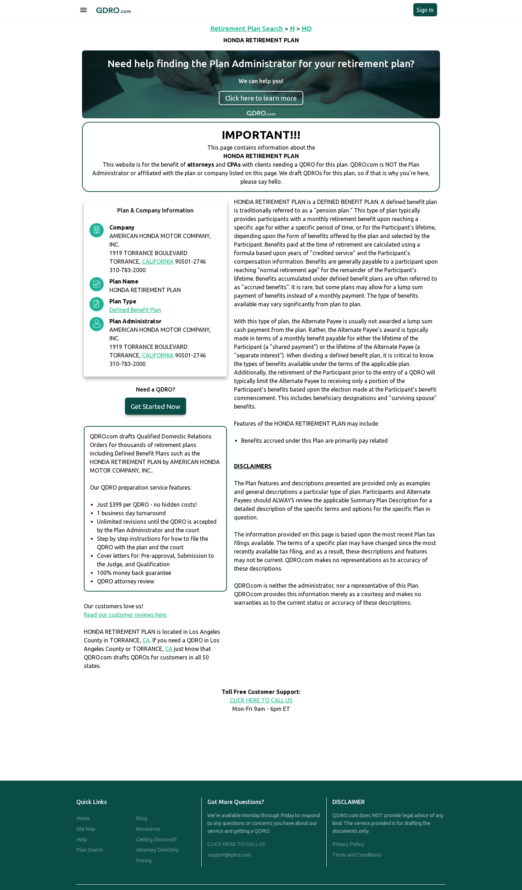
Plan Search (89, 850)
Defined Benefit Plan (135, 310)
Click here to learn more (261, 98)
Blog (141, 818)
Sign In (425, 10)
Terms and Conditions (356, 855)
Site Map (86, 829)
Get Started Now (155, 406)
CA (146, 640)
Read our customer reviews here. (125, 614)
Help (81, 839)
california (158, 261)
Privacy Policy (348, 844)
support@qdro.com (229, 855)
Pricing (144, 860)
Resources (148, 829)
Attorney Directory (157, 850)
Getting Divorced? (156, 839)
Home (83, 818)
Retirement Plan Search (246, 28)
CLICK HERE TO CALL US (261, 700)
